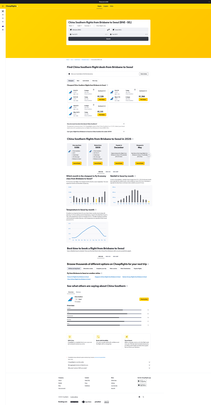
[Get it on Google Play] (142, 381)
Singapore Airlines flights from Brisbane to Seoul (108, 277)
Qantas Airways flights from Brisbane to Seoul (134, 277)
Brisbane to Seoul (85, 59)
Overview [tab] (71, 292)
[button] (209, 2)
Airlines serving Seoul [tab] (74, 268)
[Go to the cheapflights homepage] (12, 6)
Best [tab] (78, 80)
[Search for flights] (3, 11)
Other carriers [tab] (113, 268)
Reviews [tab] (78, 292)
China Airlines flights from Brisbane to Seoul (78, 279)
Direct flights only (101, 25)
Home (67, 59)
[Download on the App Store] (142, 385)
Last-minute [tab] (86, 80)
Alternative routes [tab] (88, 268)
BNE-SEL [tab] (100, 171)
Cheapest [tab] (70, 80)
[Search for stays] (3, 14)
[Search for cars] (3, 18)
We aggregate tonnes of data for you (78, 365)
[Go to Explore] (3, 21)
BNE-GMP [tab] (115, 171)
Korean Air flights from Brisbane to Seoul (78, 277)
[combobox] (71, 26)
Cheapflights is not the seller (76, 362)
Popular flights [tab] (138, 268)
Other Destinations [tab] (125, 268)
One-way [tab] (94, 80)
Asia (72, 59)
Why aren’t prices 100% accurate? (77, 368)
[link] (77, 163)
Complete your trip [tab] (101, 268)
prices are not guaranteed (100, 357)
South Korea (77, 59)
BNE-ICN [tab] (108, 171)
